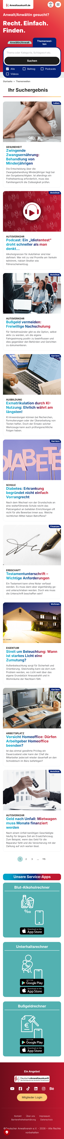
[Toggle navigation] (58, 4)
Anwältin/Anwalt (19, 42)
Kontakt (18, 1116)
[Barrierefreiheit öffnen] (51, 4)
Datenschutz (46, 1119)
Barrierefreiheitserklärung (23, 1119)
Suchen (32, 60)
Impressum (44, 1116)
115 (43, 859)
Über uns (30, 1116)
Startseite (7, 81)
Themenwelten (44, 42)
